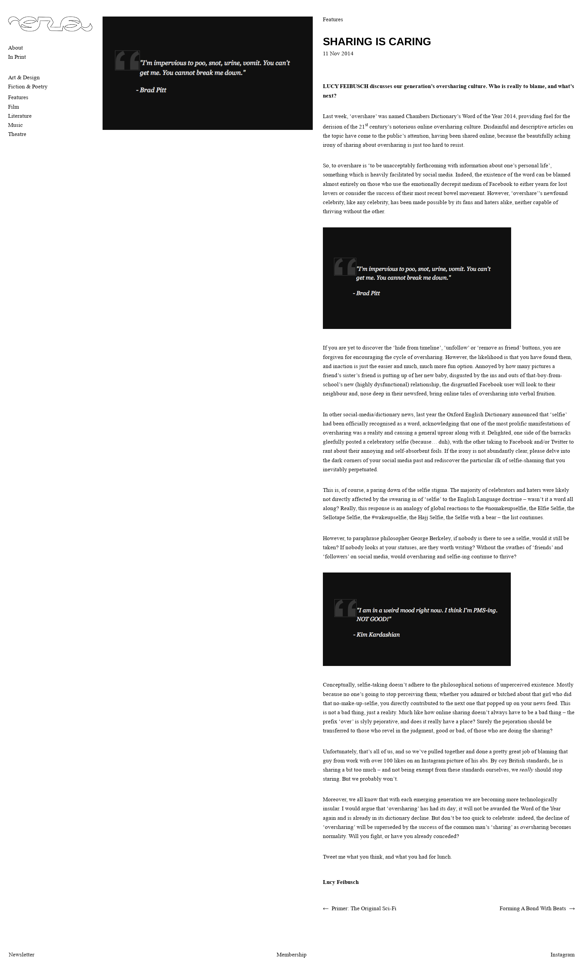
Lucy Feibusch (341, 882)
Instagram (563, 954)
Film (13, 107)
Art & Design (24, 77)
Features (18, 97)
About (15, 48)
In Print (17, 57)
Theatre (17, 134)
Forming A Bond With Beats (533, 908)
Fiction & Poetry (28, 86)
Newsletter (21, 954)
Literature (20, 116)
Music (15, 125)
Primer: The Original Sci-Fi (364, 908)
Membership (292, 954)
